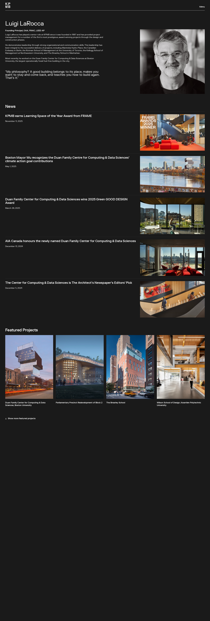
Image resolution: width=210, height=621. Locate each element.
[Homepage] (7, 5)
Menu (202, 7)
